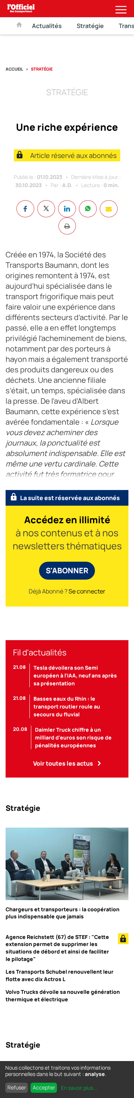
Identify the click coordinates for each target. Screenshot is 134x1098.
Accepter (44, 1087)
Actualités (47, 26)
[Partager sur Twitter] (46, 208)
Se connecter (86, 591)
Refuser (16, 1087)
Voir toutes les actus (63, 763)
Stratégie (90, 26)
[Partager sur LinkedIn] (67, 208)
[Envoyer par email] (109, 208)
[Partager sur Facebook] (25, 208)
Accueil (14, 69)
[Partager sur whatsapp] (88, 208)
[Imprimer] (67, 226)
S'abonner (67, 570)
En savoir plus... (79, 1087)
